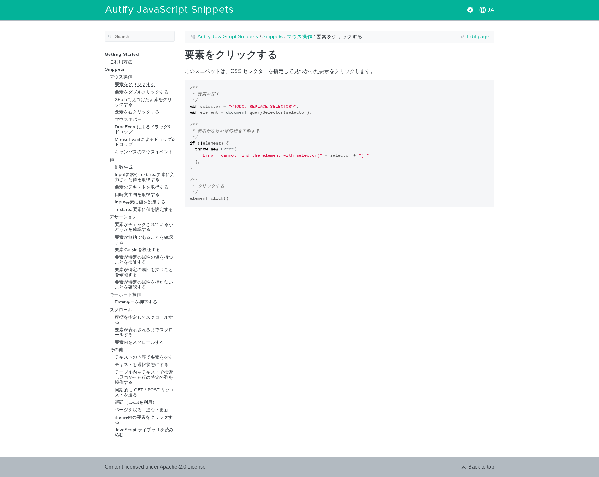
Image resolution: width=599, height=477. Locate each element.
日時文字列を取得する (137, 194)
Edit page (478, 36)
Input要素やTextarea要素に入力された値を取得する (145, 177)
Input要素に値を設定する (140, 201)
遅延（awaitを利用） (136, 402)
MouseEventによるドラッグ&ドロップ (145, 142)
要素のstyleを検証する (137, 249)
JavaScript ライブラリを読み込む (144, 432)
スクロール (121, 309)
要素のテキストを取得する (141, 186)
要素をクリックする (135, 84)
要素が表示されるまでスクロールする (144, 332)
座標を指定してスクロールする (144, 320)
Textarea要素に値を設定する (144, 209)
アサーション (123, 216)
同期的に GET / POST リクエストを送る (144, 392)
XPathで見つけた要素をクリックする (143, 102)
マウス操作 (121, 76)
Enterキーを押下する (136, 301)
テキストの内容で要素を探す (144, 357)
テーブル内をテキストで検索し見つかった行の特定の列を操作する (144, 377)
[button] (486, 10)
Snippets (115, 69)
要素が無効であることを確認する (144, 240)
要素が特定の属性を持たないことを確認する (144, 284)
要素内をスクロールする (139, 342)
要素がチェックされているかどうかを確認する (144, 227)
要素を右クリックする (137, 111)
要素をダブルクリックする (141, 91)
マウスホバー (128, 119)
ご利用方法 (121, 61)
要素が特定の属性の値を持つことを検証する (144, 260)
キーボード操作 (125, 294)
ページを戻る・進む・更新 (141, 409)
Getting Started (122, 54)
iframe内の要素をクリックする (144, 420)
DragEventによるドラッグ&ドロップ (143, 129)
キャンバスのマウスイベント (144, 151)
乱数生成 (124, 167)
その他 (116, 349)
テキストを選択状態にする (141, 364)
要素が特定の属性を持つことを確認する (144, 272)
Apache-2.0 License (183, 467)
